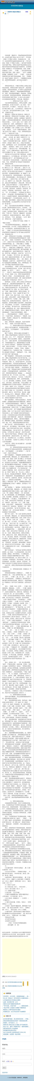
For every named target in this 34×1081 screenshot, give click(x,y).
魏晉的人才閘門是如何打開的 (11, 1009)
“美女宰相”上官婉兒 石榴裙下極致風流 (14, 1007)
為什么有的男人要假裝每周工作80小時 (14, 1032)
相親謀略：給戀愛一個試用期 (11, 1034)
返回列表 (5, 1072)
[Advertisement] (17, 33)
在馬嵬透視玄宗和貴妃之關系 (11, 1000)
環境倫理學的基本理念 (9, 1030)
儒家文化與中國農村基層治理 (11, 1004)
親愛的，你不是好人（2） (10, 1022)
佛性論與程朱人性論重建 (10, 1028)
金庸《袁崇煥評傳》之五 (10, 1002)
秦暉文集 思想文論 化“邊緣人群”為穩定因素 (16, 1024)
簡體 (26, 11)
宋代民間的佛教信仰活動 (14, 982)
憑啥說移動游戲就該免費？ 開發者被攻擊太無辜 (17, 1021)
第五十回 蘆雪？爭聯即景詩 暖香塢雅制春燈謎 (17, 1026)
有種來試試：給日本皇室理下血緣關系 (14, 1011)
